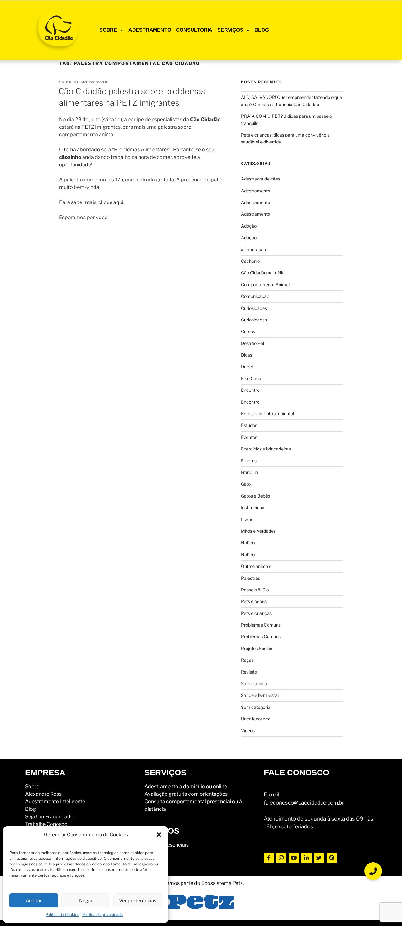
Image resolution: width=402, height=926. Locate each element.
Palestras (250, 578)
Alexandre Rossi (44, 794)
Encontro (250, 390)
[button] (159, 835)
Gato (246, 484)
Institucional (253, 507)
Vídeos (248, 730)
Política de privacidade (102, 914)
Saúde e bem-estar (260, 695)
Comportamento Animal (265, 284)
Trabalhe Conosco (46, 824)
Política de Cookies (62, 914)
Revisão (249, 672)
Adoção (249, 226)
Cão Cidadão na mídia (263, 272)
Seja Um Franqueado (49, 817)
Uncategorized (255, 718)
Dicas (246, 355)
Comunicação (255, 296)
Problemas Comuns (261, 624)
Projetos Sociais (257, 648)
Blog (30, 809)
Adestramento (255, 190)
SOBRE (108, 30)
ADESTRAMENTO (149, 30)
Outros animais (256, 566)
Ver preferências (137, 900)
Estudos (249, 425)
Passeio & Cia (255, 589)
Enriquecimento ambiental (267, 413)
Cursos (248, 331)
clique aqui (110, 202)
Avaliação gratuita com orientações (186, 794)
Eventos (249, 437)
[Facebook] (269, 858)
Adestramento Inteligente (55, 802)
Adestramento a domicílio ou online (185, 786)
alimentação (253, 249)
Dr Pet (247, 366)
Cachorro (250, 261)
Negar (86, 900)
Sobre (32, 786)
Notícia (248, 542)
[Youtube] (294, 858)
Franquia (249, 472)
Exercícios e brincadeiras (266, 448)
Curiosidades (254, 308)
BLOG (261, 30)
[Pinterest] (332, 858)
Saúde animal (254, 683)
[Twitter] (319, 858)
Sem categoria (255, 707)
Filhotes (249, 460)
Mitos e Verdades (258, 531)
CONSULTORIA (194, 30)
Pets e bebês (254, 601)
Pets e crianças (256, 613)
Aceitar (34, 900)
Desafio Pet (252, 343)
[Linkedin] (307, 858)
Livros (247, 519)
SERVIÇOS (230, 30)
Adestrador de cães (260, 178)
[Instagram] (281, 858)
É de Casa (251, 378)
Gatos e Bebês (255, 495)
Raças (247, 660)
